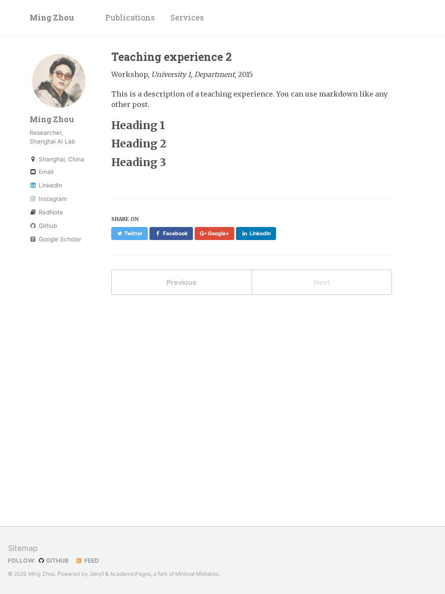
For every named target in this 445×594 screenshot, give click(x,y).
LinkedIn (49, 185)
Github (47, 225)
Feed (91, 560)
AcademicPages (130, 574)
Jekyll (96, 574)
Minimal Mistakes (197, 574)
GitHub (57, 560)
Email (45, 171)
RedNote (50, 212)
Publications (130, 17)
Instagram (52, 198)
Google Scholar (59, 239)
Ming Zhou (52, 17)
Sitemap (23, 548)
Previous (181, 282)
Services (187, 17)
